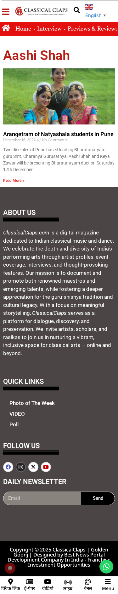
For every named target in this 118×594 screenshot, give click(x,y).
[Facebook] (8, 467)
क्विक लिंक (10, 588)
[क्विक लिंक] (11, 582)
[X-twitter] (33, 467)
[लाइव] (68, 582)
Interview (49, 29)
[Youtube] (46, 467)
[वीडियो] (48, 582)
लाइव (67, 588)
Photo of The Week (32, 403)
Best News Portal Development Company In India (56, 557)
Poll (14, 424)
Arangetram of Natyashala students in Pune (58, 134)
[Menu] (108, 582)
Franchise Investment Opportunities (69, 562)
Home (23, 29)
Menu (108, 588)
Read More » (13, 180)
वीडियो (47, 588)
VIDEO (17, 414)
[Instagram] (21, 467)
